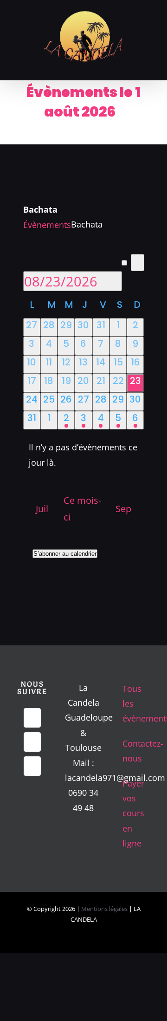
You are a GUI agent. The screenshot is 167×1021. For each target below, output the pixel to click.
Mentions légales (105, 908)
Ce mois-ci (82, 508)
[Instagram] (32, 766)
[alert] (83, 454)
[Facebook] (32, 718)
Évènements (47, 224)
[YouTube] (32, 742)
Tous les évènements (135, 703)
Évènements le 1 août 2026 (83, 102)
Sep (123, 508)
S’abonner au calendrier (64, 553)
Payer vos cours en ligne (133, 813)
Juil (42, 508)
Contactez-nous (135, 751)
